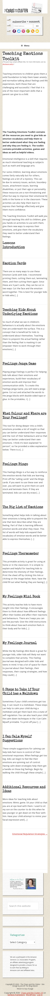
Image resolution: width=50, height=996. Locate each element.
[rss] (33, 31)
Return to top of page (25, 989)
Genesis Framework (16, 994)
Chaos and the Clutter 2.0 (32, 993)
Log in (39, 994)
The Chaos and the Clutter (30, 984)
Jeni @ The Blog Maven (29, 986)
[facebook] (14, 31)
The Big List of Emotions (23, 507)
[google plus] (28, 31)
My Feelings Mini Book (21, 596)
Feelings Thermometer (21, 553)
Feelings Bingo (15, 464)
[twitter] (19, 31)
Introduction (14, 247)
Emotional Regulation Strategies (28, 833)
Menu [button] (26, 45)
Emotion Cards (14, 263)
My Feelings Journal (20, 643)
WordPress (31, 994)
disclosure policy (8, 64)
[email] (38, 31)
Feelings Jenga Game (19, 363)
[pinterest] (24, 31)
